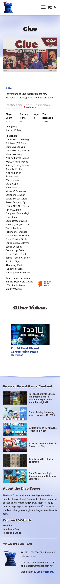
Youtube (7, 525)
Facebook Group (12, 532)
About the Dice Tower (20, 544)
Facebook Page (11, 529)
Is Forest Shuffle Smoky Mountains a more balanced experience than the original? (42, 398)
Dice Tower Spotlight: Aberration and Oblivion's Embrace (43, 476)
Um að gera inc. (45, 571)
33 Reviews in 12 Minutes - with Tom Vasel (43, 429)
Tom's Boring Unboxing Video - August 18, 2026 (42, 413)
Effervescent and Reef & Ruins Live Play (43, 445)
